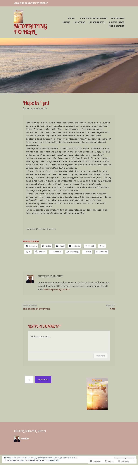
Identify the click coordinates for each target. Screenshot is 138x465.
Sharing (66, 22)
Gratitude (80, 22)
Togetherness (97, 22)
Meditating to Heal (30, 29)
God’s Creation (116, 26)
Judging (71, 18)
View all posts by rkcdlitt (56, 289)
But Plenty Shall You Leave (93, 18)
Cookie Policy (54, 460)
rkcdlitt (44, 108)
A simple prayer (116, 22)
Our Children (117, 18)
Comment (100, 356)
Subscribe (43, 379)
